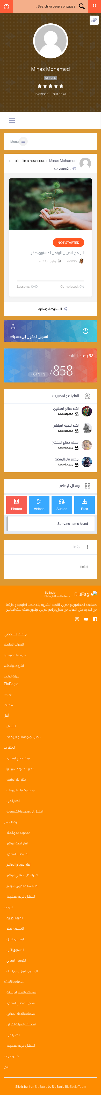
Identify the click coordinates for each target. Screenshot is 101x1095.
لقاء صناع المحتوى (65, 408)
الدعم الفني (13, 801)
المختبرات (9, 747)
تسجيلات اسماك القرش (21, 1024)
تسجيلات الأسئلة (14, 982)
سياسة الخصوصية (15, 655)
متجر (7, 1067)
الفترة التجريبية (14, 918)
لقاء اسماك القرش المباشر (22, 886)
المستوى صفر (15, 928)
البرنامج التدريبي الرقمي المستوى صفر (57, 253)
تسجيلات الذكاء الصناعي (20, 1014)
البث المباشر (11, 822)
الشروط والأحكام (14, 666)
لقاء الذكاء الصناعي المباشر (22, 875)
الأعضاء (11, 726)
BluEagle (41, 1087)
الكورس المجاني (16, 960)
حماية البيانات (11, 676)
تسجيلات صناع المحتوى (20, 1003)
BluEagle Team (75, 1087)
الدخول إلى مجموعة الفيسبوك (24, 811)
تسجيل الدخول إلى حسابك (29, 336)
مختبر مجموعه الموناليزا (20, 769)
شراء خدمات (11, 1056)
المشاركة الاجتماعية (50, 309)
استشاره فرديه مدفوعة (20, 896)
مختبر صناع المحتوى (64, 442)
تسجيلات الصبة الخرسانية (21, 992)
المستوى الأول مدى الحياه (22, 971)
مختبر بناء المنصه (66, 459)
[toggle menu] (12, 121)
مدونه (8, 694)
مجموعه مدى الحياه (18, 833)
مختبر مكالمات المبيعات (20, 790)
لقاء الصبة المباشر (65, 425)
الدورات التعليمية (14, 644)
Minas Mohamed (62, 161)
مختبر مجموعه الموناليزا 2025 (23, 737)
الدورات (8, 907)
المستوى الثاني (15, 950)
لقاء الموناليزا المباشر (18, 864)
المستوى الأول (15, 939)
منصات (8, 705)
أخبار (6, 715)
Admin (72, 261)
